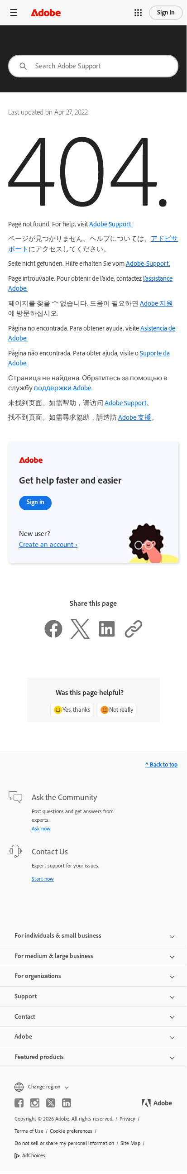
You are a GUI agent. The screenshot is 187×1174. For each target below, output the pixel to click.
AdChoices (33, 1155)
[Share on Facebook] (53, 637)
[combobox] (93, 66)
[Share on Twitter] (80, 637)
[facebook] (19, 1102)
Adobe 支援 (134, 417)
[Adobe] (45, 12)
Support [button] (25, 996)
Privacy (127, 1119)
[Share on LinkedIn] (107, 637)
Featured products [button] (39, 1057)
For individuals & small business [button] (57, 935)
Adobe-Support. (148, 263)
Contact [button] (24, 1017)
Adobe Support (125, 403)
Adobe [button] (23, 1036)
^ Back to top (161, 764)
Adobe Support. (111, 224)
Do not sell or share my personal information (64, 1143)
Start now (43, 879)
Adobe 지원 (156, 303)
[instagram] (34, 1102)
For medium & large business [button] (53, 956)
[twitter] (50, 1102)
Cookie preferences (71, 1131)
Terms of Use (28, 1131)
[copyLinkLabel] (134, 637)
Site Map (130, 1143)
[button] (138, 12)
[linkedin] (66, 1102)
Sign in (166, 12)
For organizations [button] (37, 976)
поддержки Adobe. (63, 388)
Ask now (41, 828)
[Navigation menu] (13, 12)
